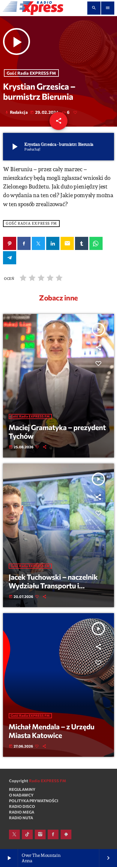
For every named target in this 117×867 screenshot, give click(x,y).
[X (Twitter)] (14, 834)
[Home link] (33, 8)
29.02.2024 (45, 112)
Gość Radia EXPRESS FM (31, 73)
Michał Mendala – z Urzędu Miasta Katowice (51, 730)
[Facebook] (53, 834)
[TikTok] (27, 834)
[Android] (66, 834)
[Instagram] (40, 834)
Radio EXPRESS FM (47, 780)
